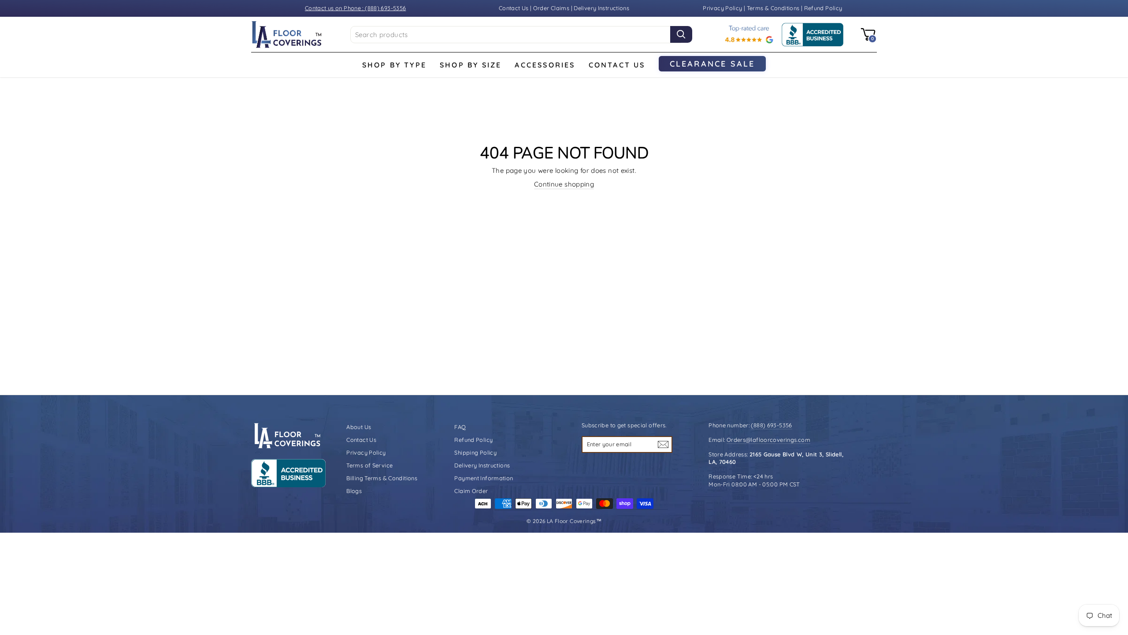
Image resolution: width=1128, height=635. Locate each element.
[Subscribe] (663, 444)
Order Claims (551, 7)
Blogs (354, 490)
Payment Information (483, 478)
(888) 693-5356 (771, 425)
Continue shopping (564, 184)
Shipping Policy (475, 452)
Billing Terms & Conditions (381, 478)
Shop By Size (470, 64)
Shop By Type (394, 64)
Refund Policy (823, 7)
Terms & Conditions (773, 7)
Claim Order (471, 490)
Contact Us (514, 7)
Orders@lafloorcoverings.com (768, 439)
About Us (358, 426)
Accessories (545, 64)
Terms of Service (369, 465)
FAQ (460, 426)
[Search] (681, 34)
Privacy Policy (723, 7)
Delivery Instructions (601, 7)
